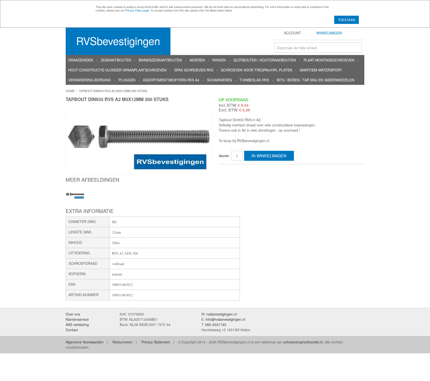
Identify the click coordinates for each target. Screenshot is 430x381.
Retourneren (122, 341)
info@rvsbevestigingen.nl (225, 319)
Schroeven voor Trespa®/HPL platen (256, 69)
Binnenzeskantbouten (160, 59)
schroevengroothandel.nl (302, 341)
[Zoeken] (357, 48)
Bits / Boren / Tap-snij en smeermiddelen (315, 79)
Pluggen (126, 79)
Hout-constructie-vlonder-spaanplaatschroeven (117, 69)
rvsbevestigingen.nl (221, 314)
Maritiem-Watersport (321, 69)
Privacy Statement (155, 341)
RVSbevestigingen (118, 40)
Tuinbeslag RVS (254, 79)
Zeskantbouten (116, 59)
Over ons (73, 314)
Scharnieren (219, 79)
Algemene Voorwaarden (85, 341)
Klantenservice (77, 319)
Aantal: (224, 155)
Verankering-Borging (89, 79)
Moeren (197, 59)
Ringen (219, 59)
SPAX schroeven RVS (193, 69)
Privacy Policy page (137, 10)
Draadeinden (80, 59)
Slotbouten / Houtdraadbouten (264, 59)
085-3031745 (215, 324)
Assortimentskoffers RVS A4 (171, 79)
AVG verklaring (77, 324)
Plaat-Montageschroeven (329, 59)
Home (70, 91)
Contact (72, 329)
